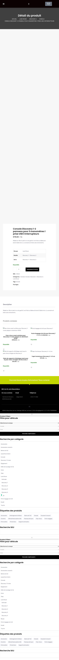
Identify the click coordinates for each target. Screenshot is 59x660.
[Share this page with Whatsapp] (26, 284)
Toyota (3, 505)
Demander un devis (32, 269)
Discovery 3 (5, 489)
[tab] (7, 305)
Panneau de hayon (28, 518)
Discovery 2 (33, 19)
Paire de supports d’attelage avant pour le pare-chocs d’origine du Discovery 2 (15, 359)
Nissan (2, 495)
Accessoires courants (6, 447)
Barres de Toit (27, 515)
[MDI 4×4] (1, 414)
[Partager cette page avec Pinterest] (23, 284)
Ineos (2, 470)
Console (41, 19)
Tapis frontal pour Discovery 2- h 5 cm (43, 356)
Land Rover (23, 19)
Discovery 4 (5, 492)
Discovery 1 (33, 276)
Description (7, 304)
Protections (13, 521)
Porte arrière (4, 521)
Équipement (4, 463)
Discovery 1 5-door (6, 460)
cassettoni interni (5, 453)
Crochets (3, 518)
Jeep (2, 473)
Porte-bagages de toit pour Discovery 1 (43, 333)
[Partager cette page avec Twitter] (21, 284)
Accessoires (4, 444)
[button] (3, 4)
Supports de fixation (24, 521)
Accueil (14, 19)
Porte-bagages (48, 518)
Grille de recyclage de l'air (7, 466)
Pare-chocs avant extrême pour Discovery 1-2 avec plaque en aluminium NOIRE (15, 337)
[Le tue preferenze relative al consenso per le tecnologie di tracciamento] (1, 495)
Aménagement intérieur (16, 515)
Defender (4, 479)
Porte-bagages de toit (7, 499)
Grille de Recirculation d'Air (14, 518)
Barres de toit (4, 450)
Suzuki (2, 502)
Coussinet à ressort (45, 515)
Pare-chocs (39, 518)
